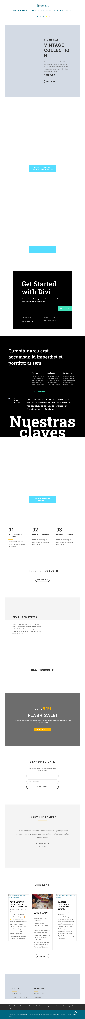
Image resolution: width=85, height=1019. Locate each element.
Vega (13, 909)
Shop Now (51, 81)
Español (70, 1006)
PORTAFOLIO (23, 10)
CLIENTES (70, 10)
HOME (14, 10)
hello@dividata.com (28, 321)
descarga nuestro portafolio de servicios (42, 168)
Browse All (42, 580)
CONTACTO (39, 17)
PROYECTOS (50, 10)
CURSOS (33, 10)
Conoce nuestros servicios (42, 249)
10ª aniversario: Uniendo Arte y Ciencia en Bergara (18, 904)
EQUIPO (41, 10)
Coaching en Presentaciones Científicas (54, 1006)
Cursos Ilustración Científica (33, 1006)
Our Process (39, 392)
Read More (42, 956)
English (10, 1008)
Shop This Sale (42, 729)
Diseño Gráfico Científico (15, 1006)
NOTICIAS (60, 10)
